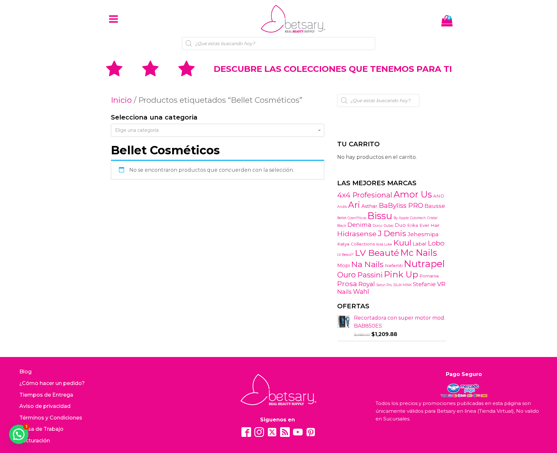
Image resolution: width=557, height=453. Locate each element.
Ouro (346, 274)
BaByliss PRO (401, 205)
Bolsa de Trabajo (41, 429)
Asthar (369, 206)
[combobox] (217, 130)
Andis (342, 207)
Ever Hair (429, 225)
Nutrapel (424, 263)
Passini (370, 274)
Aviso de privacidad (45, 406)
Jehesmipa (423, 234)
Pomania (429, 275)
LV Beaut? (345, 255)
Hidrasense (356, 233)
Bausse (435, 205)
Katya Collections (356, 243)
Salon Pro (384, 285)
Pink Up (401, 274)
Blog (25, 372)
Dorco (377, 226)
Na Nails (367, 264)
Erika (412, 225)
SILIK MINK (402, 285)
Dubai (389, 226)
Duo (400, 225)
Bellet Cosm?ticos (351, 218)
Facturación (34, 441)
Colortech (418, 218)
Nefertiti (394, 265)
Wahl (361, 291)
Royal (366, 284)
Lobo (436, 243)
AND (438, 195)
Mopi (343, 265)
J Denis (392, 233)
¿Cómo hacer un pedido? (52, 383)
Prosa (347, 283)
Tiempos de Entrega (46, 395)
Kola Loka (384, 244)
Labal (419, 244)
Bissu (379, 215)
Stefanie (424, 284)
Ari (354, 205)
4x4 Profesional (364, 194)
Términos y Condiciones (50, 418)
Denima (359, 224)
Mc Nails (418, 252)
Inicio (121, 100)
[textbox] (217, 130)
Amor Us (413, 194)
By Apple (401, 218)
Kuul (402, 242)
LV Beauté (377, 252)
